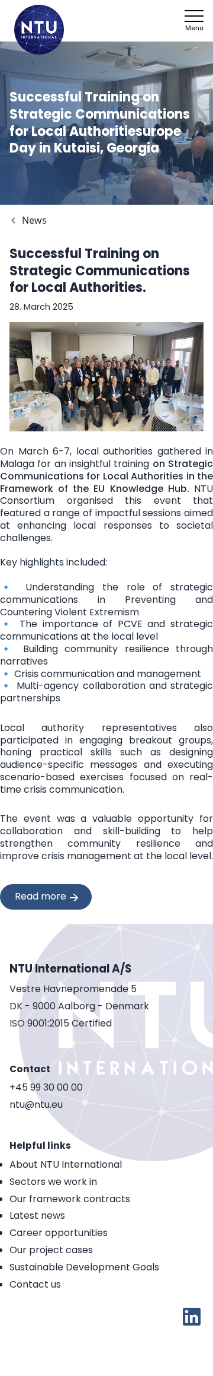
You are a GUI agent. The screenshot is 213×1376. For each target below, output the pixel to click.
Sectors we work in (53, 1181)
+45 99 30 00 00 (46, 1088)
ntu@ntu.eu (36, 1105)
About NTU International (65, 1164)
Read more (40, 896)
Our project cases (51, 1250)
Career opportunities (58, 1233)
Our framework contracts (69, 1199)
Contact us (35, 1284)
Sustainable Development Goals (84, 1267)
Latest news (37, 1215)
